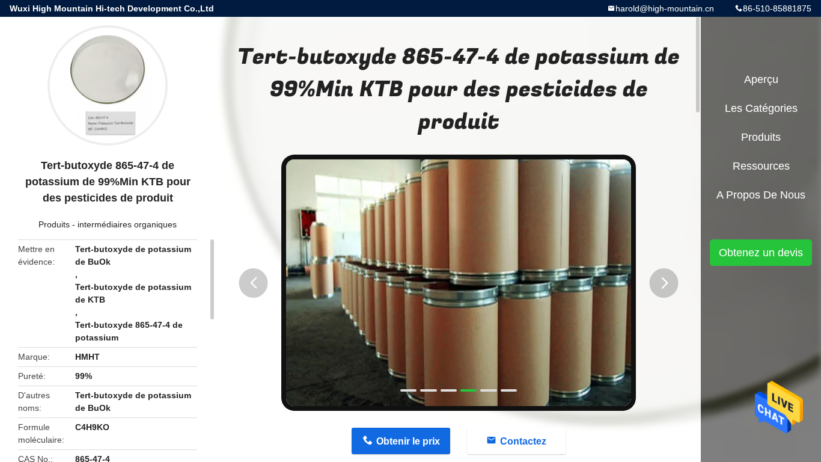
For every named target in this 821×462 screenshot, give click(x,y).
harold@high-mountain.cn (664, 8)
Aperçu (761, 79)
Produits (54, 224)
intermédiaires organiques (127, 224)
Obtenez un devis (761, 253)
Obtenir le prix (408, 441)
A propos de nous (760, 195)
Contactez (523, 441)
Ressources (761, 166)
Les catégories (761, 108)
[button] (253, 283)
